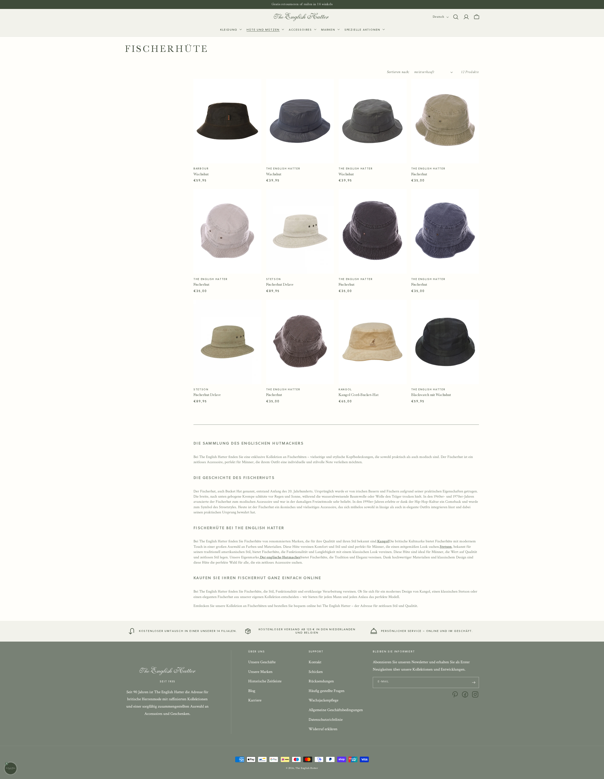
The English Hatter (306, 768)
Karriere (254, 700)
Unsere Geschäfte (262, 662)
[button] (230, 30)
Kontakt (315, 662)
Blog (251, 690)
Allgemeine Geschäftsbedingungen (336, 710)
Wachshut (201, 174)
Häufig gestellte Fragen (326, 690)
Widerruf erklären (323, 729)
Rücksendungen (321, 681)
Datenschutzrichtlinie (326, 719)
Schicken (316, 671)
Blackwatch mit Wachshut (431, 395)
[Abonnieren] (473, 682)
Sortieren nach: (398, 72)
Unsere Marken (260, 671)
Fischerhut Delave (280, 284)
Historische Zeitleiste (264, 681)
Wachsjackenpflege (323, 700)
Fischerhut (419, 174)
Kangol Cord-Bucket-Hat (358, 395)
